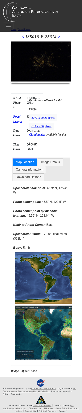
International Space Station (43, 388)
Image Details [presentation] (50, 162)
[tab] (25, 162)
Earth (21, 247)
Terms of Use (35, 408)
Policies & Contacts (47, 411)
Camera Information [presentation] (29, 169)
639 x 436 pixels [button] (41, 126)
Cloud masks (37, 134)
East (32, 224)
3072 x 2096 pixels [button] (43, 117)
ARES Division (44, 391)
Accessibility (30, 411)
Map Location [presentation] (25, 162)
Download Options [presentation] (28, 177)
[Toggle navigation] (8, 26)
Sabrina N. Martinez (42, 405)
